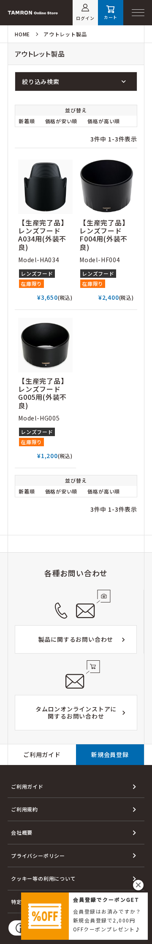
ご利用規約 (24, 809)
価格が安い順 (61, 121)
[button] (138, 885)
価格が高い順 (103, 121)
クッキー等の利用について (43, 878)
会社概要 (22, 832)
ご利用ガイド (42, 754)
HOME (22, 34)
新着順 (27, 121)
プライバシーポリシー (38, 855)
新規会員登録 (110, 754)
